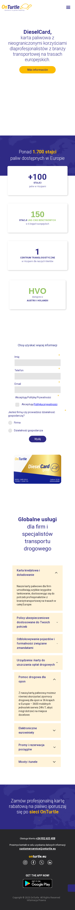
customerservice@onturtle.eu (37, 848)
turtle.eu (37, 856)
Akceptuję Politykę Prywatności (33, 397)
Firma (17, 422)
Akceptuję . (39, 404)
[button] (68, 7)
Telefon (19, 370)
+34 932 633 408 (45, 838)
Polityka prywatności (45, 404)
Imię (17, 356)
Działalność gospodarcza (28, 430)
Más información (37, 69)
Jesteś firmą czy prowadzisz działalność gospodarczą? (31, 414)
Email (18, 383)
